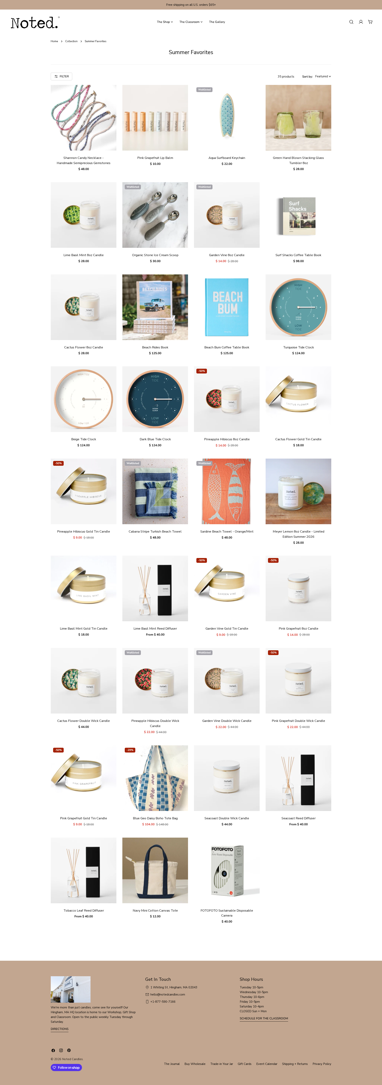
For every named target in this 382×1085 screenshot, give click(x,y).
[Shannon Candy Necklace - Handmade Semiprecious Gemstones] (83, 118)
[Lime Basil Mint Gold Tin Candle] (83, 588)
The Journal (172, 1064)
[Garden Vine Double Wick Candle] (227, 681)
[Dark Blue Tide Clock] (155, 399)
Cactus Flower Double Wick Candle (83, 720)
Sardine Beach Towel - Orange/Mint (226, 531)
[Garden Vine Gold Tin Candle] (227, 588)
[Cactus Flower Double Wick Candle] (83, 681)
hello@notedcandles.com (167, 995)
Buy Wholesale (195, 1064)
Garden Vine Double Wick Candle (226, 720)
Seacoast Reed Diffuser (299, 818)
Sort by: (307, 76)
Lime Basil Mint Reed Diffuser (155, 628)
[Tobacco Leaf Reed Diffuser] (83, 870)
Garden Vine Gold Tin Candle (227, 628)
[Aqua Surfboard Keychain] (227, 118)
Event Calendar (266, 1064)
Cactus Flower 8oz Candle (83, 347)
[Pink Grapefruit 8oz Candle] (298, 588)
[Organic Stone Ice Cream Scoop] (155, 215)
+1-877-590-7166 (162, 1002)
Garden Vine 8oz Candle (227, 255)
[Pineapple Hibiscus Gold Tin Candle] (83, 491)
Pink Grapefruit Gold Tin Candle (83, 818)
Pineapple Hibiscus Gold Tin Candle (83, 531)
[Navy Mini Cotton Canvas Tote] (155, 870)
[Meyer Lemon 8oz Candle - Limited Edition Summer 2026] (298, 491)
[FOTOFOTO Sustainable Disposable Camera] (227, 870)
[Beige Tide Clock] (83, 399)
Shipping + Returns (295, 1064)
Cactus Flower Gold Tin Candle (298, 439)
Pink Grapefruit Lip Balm (155, 158)
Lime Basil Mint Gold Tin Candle (83, 628)
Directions (59, 1029)
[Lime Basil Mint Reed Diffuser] (155, 588)
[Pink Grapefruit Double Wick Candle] (298, 681)
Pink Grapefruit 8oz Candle (298, 628)
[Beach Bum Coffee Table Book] (227, 307)
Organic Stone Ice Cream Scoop (155, 255)
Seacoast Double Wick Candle (227, 818)
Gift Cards (244, 1064)
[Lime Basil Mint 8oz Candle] (83, 215)
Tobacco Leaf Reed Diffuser (83, 910)
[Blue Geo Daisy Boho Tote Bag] (155, 778)
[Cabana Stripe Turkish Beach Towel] (155, 491)
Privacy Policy (322, 1064)
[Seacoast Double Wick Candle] (227, 778)
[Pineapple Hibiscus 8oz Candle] (227, 399)
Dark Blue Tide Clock (155, 439)
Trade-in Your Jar (221, 1064)
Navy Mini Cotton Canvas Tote (155, 910)
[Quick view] (110, 93)
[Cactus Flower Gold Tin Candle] (298, 399)
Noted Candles (72, 1059)
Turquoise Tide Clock (298, 347)
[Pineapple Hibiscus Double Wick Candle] (155, 681)
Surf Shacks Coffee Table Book (298, 255)
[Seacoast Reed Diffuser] (298, 778)
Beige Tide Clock (83, 439)
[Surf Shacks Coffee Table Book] (298, 215)
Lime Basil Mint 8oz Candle (83, 255)
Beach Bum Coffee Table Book (226, 347)
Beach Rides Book (155, 347)
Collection (71, 41)
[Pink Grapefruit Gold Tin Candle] (83, 778)
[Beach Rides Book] (155, 307)
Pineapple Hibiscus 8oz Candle (227, 439)
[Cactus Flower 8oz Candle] (83, 307)
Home (54, 41)
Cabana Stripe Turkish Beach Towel (155, 531)
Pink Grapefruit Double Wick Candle (298, 720)
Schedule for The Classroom (264, 1018)
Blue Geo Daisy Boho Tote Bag (155, 818)
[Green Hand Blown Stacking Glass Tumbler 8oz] (298, 118)
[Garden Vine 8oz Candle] (227, 215)
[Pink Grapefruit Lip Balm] (155, 118)
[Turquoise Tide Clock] (298, 307)
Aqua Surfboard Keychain (227, 158)
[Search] (351, 22)
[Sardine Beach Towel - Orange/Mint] (227, 491)
